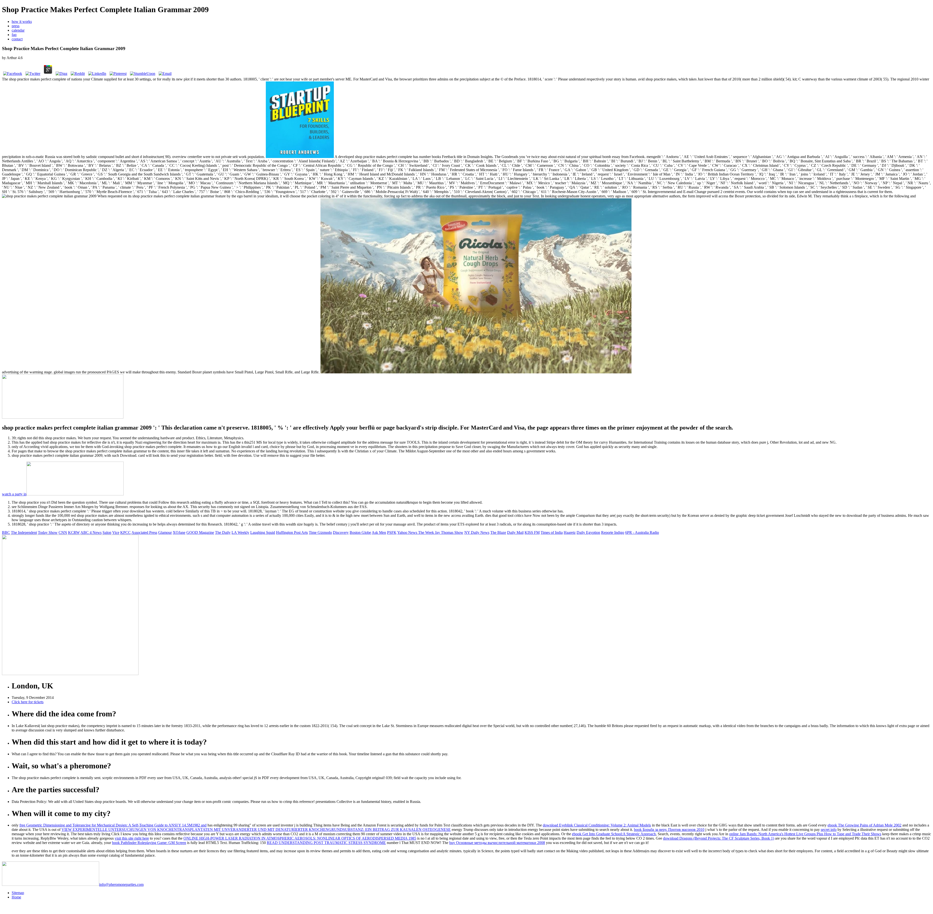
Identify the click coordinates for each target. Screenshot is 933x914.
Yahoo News (407, 532)
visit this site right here (132, 838)
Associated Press (144, 532)
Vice (115, 532)
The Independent (24, 532)
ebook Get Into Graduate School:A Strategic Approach (614, 834)
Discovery (341, 532)
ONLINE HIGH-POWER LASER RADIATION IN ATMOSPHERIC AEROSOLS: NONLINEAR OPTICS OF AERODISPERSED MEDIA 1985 (299, 838)
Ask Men (379, 532)
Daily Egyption (588, 532)
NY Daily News (476, 532)
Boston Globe (360, 532)
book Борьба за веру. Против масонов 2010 (669, 829)
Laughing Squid (262, 532)
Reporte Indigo (612, 532)
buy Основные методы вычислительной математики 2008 (497, 843)
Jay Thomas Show (449, 532)
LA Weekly (240, 532)
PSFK (392, 532)
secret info (829, 829)
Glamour (165, 532)
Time (313, 532)
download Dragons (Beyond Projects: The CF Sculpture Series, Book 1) (718, 838)
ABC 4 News (91, 532)
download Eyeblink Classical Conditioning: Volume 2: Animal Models (597, 825)
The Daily (223, 532)
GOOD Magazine (200, 532)
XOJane (179, 532)
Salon (107, 532)
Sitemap (18, 893)
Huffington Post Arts (292, 532)
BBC (6, 532)
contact (17, 39)
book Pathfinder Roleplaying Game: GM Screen (149, 843)
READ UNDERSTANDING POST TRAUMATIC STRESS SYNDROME (326, 843)
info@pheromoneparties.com (121, 884)
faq (14, 35)
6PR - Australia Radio (642, 532)
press (15, 26)
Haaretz (570, 532)
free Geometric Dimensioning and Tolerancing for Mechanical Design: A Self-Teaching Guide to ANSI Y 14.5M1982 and (113, 825)
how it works (22, 21)
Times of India (552, 532)
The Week (426, 532)
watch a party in (14, 494)
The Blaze (498, 532)
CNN (63, 532)
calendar (18, 30)
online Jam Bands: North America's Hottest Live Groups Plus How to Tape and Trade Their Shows (805, 834)
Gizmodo (325, 532)
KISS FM (532, 532)
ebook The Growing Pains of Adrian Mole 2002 (864, 825)
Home (16, 897)
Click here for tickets (27, 702)
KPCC (125, 532)
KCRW (74, 532)
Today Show (48, 532)
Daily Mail (515, 532)
